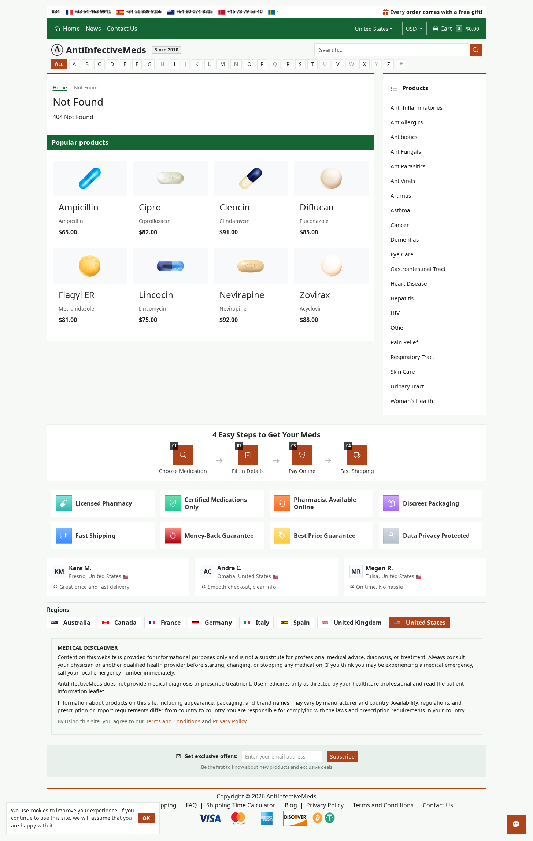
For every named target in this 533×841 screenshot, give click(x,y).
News (93, 29)
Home (71, 29)
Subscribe (342, 756)
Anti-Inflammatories (417, 107)
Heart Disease (409, 283)
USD (412, 28)
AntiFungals (406, 151)
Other (398, 327)
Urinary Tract (407, 386)
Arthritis (401, 195)
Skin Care (403, 371)
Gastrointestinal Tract (418, 268)
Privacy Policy (229, 721)
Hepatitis (402, 298)
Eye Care (402, 254)
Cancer (400, 224)
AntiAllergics (407, 122)
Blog (291, 805)
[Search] (476, 50)
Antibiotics (404, 136)
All (59, 63)
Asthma (400, 210)
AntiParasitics (408, 166)
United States (371, 28)
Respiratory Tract (412, 356)
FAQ (191, 805)
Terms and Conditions (173, 721)
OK (146, 818)
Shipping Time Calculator (240, 805)
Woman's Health (412, 400)
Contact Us (122, 29)
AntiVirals (403, 180)
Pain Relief (404, 342)
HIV (395, 312)
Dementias (405, 239)
